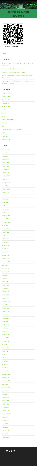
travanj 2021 (5, 361)
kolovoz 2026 (6, 149)
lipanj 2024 (5, 235)
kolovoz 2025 (6, 189)
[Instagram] (9, 451)
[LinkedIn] (11, 451)
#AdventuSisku (6, 93)
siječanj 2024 (5, 252)
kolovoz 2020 (6, 387)
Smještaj (4, 123)
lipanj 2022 (5, 315)
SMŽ (3, 126)
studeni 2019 (5, 417)
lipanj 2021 (5, 354)
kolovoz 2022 (6, 308)
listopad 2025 (6, 182)
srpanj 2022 (5, 311)
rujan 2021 (5, 344)
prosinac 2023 (6, 255)
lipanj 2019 (5, 427)
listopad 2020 (6, 381)
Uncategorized (6, 139)
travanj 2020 (5, 401)
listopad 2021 (5, 341)
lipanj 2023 (5, 275)
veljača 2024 (5, 248)
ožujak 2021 (5, 364)
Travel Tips (5, 136)
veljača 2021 (5, 367)
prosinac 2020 (6, 374)
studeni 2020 (5, 377)
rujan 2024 (5, 225)
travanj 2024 (5, 242)
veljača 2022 (5, 328)
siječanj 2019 (5, 437)
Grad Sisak (5, 110)
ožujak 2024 (5, 245)
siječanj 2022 (5, 331)
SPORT (3, 133)
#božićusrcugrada (7, 96)
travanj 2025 (5, 202)
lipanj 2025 (5, 196)
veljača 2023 (5, 288)
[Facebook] (7, 451)
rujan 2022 (5, 305)
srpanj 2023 (5, 272)
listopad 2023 (6, 262)
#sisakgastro (5, 103)
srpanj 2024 (5, 232)
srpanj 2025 (5, 192)
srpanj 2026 (5, 153)
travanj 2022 (5, 321)
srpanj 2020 (5, 391)
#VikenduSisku (6, 106)
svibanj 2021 (5, 358)
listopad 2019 (5, 420)
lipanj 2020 (5, 394)
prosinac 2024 (6, 215)
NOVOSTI (4, 116)
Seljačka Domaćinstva (8, 119)
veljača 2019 (5, 434)
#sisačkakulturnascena (8, 100)
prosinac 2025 (6, 176)
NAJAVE (4, 113)
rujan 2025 (5, 186)
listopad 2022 (6, 301)
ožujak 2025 (5, 205)
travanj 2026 (5, 163)
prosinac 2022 (6, 295)
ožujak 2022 (5, 324)
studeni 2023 (5, 258)
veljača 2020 (5, 407)
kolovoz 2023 (6, 268)
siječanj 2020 (5, 410)
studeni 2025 (5, 179)
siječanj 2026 (5, 172)
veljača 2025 (5, 209)
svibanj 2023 (5, 278)
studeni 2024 (5, 219)
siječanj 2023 (5, 291)
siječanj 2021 (5, 371)
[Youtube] (14, 451)
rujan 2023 (5, 265)
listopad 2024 (6, 222)
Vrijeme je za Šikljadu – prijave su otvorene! (14, 72)
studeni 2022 (5, 298)
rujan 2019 (5, 424)
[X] (4, 451)
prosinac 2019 (6, 414)
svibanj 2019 (5, 430)
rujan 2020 (5, 384)
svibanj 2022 (5, 318)
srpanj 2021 (5, 351)
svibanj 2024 (5, 239)
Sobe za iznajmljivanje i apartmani (11, 129)
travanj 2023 (5, 282)
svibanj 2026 (5, 159)
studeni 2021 (5, 338)
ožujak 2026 (5, 166)
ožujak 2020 (5, 404)
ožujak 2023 (5, 285)
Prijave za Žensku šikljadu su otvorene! (13, 69)
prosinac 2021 (6, 334)
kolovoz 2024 (6, 229)
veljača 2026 (5, 169)
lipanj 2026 (5, 156)
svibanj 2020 (5, 397)
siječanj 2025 (5, 212)
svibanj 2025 (5, 199)
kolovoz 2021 (5, 348)
